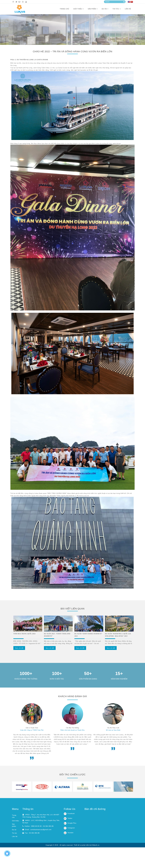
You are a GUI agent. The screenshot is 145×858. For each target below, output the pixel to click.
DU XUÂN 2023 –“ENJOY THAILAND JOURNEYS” (57, 635)
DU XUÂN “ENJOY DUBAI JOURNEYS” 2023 (88, 635)
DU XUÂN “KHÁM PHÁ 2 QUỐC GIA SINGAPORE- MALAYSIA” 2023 (118, 635)
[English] (129, 2)
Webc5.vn (95, 845)
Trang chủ (64, 9)
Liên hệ (128, 9)
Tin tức (116, 9)
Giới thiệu (15, 821)
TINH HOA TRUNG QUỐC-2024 (24, 634)
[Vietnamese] (131, 2)
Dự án (104, 9)
